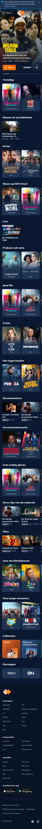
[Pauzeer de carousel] (36, 67)
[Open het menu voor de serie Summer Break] (18, 604)
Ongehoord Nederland (29, 709)
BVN (4, 774)
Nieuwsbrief (26, 741)
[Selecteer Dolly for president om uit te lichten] (13, 73)
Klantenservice (27, 749)
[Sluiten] (39, 2)
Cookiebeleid (30, 809)
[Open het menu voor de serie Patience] (38, 329)
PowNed (24, 713)
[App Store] (9, 791)
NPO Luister (7, 778)
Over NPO (6, 741)
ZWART (24, 726)
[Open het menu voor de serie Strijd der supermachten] (38, 433)
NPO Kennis (26, 762)
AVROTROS (6, 705)
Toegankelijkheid (8, 745)
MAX (4, 726)
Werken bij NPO (27, 745)
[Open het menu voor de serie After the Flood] (18, 329)
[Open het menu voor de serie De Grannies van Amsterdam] (18, 85)
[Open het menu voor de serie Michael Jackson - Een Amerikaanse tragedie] (18, 433)
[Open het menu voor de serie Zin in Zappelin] (38, 566)
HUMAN (5, 717)
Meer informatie (9, 6)
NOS (4, 730)
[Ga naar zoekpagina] (32, 13)
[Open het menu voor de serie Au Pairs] (38, 291)
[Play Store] (25, 791)
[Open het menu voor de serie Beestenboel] (18, 189)
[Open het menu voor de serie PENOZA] (18, 366)
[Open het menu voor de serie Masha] (18, 566)
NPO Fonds (25, 766)
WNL (23, 721)
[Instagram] (38, 822)
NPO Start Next (8, 770)
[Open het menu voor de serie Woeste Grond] (18, 152)
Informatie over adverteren (12, 813)
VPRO (24, 717)
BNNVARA (6, 709)
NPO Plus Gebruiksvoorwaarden (13, 809)
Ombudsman (26, 770)
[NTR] (11, 673)
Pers (4, 749)
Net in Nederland (27, 774)
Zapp (4, 766)
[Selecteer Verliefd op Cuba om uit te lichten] (28, 73)
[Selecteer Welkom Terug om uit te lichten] (6, 73)
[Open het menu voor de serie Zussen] (38, 152)
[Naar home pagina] (21, 13)
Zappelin (6, 762)
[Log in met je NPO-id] (37, 13)
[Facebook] (32, 822)
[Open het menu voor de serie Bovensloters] (38, 366)
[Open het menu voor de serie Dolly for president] (38, 85)
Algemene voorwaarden (11, 805)
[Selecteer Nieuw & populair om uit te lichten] (36, 73)
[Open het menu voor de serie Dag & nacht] (38, 253)
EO (4, 713)
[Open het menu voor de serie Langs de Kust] (18, 253)
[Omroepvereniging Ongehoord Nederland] (31, 673)
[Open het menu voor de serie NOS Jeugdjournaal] (38, 604)
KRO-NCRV (6, 721)
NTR (23, 705)
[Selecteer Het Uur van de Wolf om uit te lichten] (21, 73)
